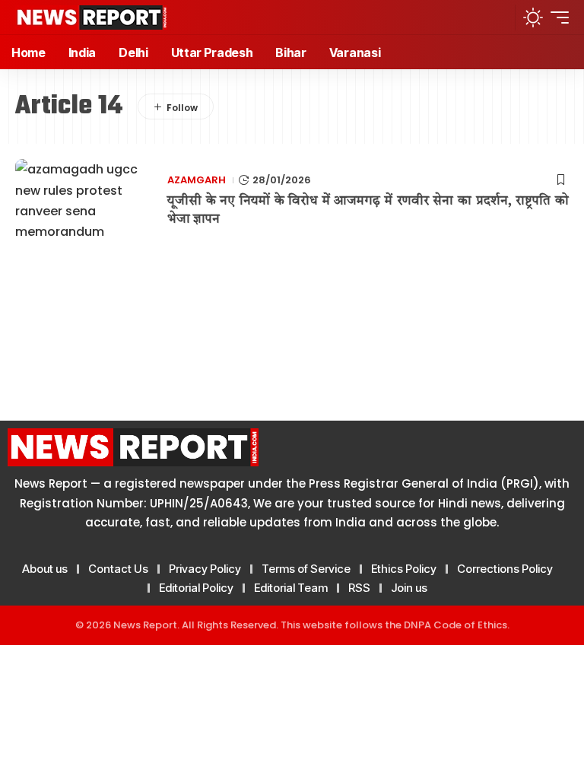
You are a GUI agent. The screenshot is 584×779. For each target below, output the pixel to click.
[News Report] (91, 17)
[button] (497, 17)
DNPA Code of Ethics (455, 625)
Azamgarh (196, 180)
